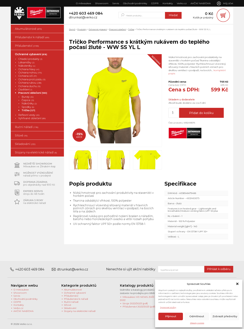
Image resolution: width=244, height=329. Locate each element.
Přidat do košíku (201, 113)
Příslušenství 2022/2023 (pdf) (138, 306)
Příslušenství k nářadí (32, 37)
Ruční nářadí (26, 127)
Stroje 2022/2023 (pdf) (135, 303)
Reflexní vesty (29, 114)
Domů (72, 29)
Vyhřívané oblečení (32, 118)
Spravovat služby (168, 307)
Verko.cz (182, 3)
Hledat (173, 15)
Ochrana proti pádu (31, 79)
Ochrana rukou (29, 82)
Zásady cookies (197, 323)
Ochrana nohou (30, 72)
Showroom (101, 3)
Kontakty (168, 3)
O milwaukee (83, 3)
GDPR (155, 3)
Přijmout (170, 316)
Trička (28, 110)
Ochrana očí (27, 75)
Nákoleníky (26, 65)
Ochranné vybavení (31, 54)
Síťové (21, 135)
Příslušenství (27, 45)
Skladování (25, 144)
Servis (115, 3)
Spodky (28, 107)
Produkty (81, 29)
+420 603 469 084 (86, 13)
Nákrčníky (29, 103)
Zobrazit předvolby (224, 316)
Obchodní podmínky (135, 3)
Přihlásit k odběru (219, 269)
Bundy (28, 96)
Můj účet (228, 3)
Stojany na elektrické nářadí (36, 152)
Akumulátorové (28, 28)
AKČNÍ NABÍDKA (201, 3)
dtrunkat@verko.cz (83, 17)
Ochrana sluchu (29, 86)
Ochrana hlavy (28, 69)
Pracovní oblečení (32, 92)
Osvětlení (25, 89)
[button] (237, 283)
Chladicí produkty (30, 58)
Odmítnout (196, 316)
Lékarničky (26, 62)
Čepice (28, 100)
